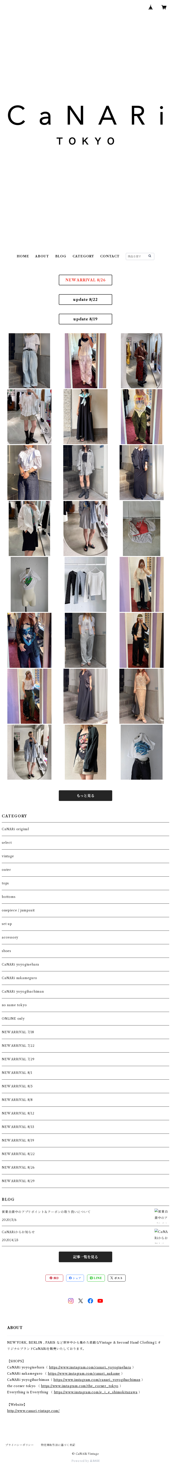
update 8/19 (85, 319)
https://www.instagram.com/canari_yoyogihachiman (96, 1380)
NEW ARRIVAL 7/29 (18, 1059)
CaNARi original (15, 829)
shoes (6, 951)
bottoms (9, 897)
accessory (10, 937)
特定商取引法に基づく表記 (58, 1445)
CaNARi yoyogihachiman (23, 992)
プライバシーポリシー (19, 1445)
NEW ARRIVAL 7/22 (18, 1046)
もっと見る (85, 795)
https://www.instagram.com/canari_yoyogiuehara (90, 1367)
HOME (23, 256)
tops (5, 883)
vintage (8, 856)
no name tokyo (14, 1005)
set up (7, 924)
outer (6, 870)
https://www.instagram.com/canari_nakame (84, 1374)
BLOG (60, 256)
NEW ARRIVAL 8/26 (85, 280)
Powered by (80, 1461)
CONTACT (110, 256)
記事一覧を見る (85, 1257)
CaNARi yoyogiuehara (20, 964)
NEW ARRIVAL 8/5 (17, 1086)
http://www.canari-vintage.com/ (33, 1411)
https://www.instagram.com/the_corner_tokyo (79, 1386)
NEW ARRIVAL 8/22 (18, 1154)
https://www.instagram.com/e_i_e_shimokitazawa (96, 1392)
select (7, 843)
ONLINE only (13, 1019)
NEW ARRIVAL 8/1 (17, 1073)
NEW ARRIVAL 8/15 (18, 1127)
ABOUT (42, 256)
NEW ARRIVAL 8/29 (18, 1181)
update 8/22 (85, 299)
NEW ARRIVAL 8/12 (18, 1113)
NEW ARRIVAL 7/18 (18, 1032)
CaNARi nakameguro (19, 978)
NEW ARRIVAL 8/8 (17, 1100)
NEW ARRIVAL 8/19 (18, 1140)
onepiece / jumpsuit (18, 910)
